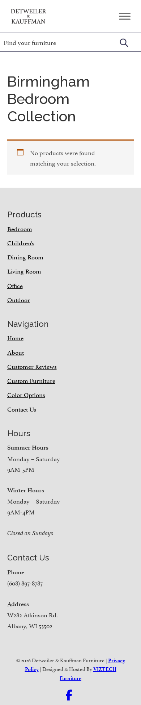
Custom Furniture (31, 380)
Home (15, 337)
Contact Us (21, 408)
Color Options (26, 394)
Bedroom (19, 228)
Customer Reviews (32, 366)
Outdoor (18, 299)
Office (15, 285)
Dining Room (25, 256)
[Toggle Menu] (125, 16)
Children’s (20, 242)
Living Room (24, 270)
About (15, 351)
